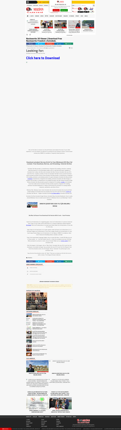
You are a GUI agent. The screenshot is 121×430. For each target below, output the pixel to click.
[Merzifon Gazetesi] (60, 3)
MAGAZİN (66, 16)
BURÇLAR (41, 5)
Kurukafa (28, 18)
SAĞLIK (86, 16)
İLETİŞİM (72, 5)
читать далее (64, 241)
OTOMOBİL (71, 16)
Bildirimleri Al (64, 10)
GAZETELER (53, 416)
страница (29, 179)
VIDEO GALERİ (35, 5)
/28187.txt (68, 191)
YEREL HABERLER (60, 426)
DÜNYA (41, 16)
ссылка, (63, 182)
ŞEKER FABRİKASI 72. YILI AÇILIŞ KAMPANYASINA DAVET (80, 428)
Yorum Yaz (69, 43)
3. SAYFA (32, 16)
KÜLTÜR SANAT (58, 16)
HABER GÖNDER (60, 416)
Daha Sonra (56, 10)
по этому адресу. (55, 193)
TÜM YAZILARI (69, 35)
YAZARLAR (46, 5)
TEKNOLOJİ (32, 19)
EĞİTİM (46, 16)
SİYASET (77, 16)
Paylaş (31, 43)
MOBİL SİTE (28, 416)
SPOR (82, 16)
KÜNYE (74, 416)
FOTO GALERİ (29, 5)
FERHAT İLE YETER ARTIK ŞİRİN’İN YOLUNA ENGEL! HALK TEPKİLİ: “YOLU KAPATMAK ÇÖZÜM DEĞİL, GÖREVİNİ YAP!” (49, 428)
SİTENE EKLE (69, 416)
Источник (28, 225)
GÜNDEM (37, 16)
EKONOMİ (52, 16)
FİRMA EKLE (41, 416)
